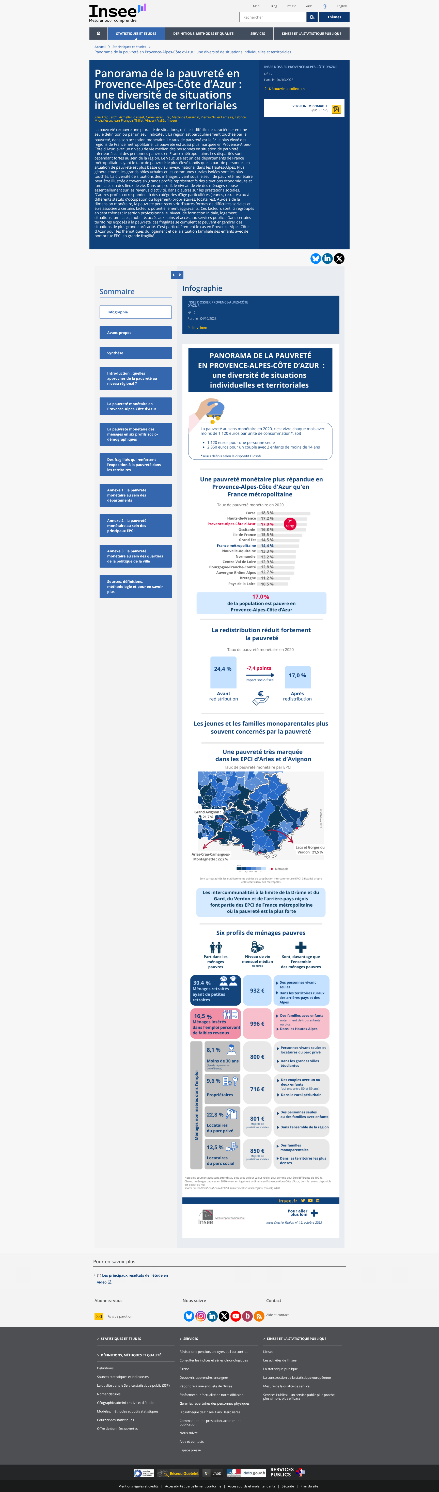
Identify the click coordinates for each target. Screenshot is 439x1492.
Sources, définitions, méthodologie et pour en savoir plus (135, 586)
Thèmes (334, 16)
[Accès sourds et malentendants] (324, 8)
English (342, 6)
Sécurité (288, 1486)
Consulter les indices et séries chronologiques (214, 1360)
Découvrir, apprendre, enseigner (204, 1377)
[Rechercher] (312, 17)
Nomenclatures (108, 1394)
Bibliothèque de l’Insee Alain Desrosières (210, 1412)
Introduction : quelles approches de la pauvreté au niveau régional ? (132, 378)
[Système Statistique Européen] (144, 1477)
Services (257, 33)
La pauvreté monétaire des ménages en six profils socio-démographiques (132, 434)
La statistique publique (280, 1369)
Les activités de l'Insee (279, 1360)
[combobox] (294, 17)
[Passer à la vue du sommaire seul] (180, 275)
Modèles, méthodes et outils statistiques (127, 1411)
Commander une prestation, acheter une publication (210, 1422)
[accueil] (98, 33)
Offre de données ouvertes (117, 1428)
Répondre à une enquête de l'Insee (206, 1386)
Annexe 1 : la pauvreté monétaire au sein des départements (126, 495)
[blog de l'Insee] (247, 1316)
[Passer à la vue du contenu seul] (174, 275)
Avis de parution (120, 1316)
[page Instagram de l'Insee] (200, 1316)
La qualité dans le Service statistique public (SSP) (133, 1385)
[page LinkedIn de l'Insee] (212, 1316)
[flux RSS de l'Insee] (259, 1316)
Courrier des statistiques (115, 1420)
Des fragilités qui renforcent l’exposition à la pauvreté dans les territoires (134, 464)
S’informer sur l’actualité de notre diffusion (212, 1394)
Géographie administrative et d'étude (125, 1402)
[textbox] (273, 17)
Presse (291, 6)
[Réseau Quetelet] (178, 1477)
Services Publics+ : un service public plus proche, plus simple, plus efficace (299, 1396)
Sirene (184, 1369)
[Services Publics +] (287, 1477)
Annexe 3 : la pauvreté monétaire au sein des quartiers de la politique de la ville (135, 556)
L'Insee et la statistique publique (311, 33)
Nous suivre (189, 1433)
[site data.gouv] (247, 1477)
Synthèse (115, 352)
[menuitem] (98, 33)
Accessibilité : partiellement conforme (193, 1486)
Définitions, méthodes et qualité (203, 33)
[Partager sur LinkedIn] (327, 258)
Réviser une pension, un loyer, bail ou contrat (214, 1351)
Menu (257, 6)
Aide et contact (277, 1314)
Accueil (100, 46)
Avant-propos (119, 332)
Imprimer (199, 327)
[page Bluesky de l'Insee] (188, 1316)
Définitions (105, 1368)
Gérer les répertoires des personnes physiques (214, 1403)
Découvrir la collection (287, 88)
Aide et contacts (192, 1441)
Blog (274, 6)
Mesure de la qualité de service (286, 1386)
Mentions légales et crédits (138, 1486)
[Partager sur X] (339, 258)
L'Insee (268, 1351)
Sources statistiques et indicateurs (123, 1376)
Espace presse (190, 1450)
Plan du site (309, 1486)
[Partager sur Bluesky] (315, 258)
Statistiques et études (136, 33)
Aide (309, 6)
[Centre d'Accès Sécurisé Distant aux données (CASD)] (213, 1477)
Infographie (117, 312)
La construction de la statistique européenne (297, 1377)
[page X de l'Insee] (224, 1316)
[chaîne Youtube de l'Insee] (235, 1316)
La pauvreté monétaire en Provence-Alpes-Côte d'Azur (131, 406)
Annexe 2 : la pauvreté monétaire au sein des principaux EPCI (126, 525)
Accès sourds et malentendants (251, 1486)
